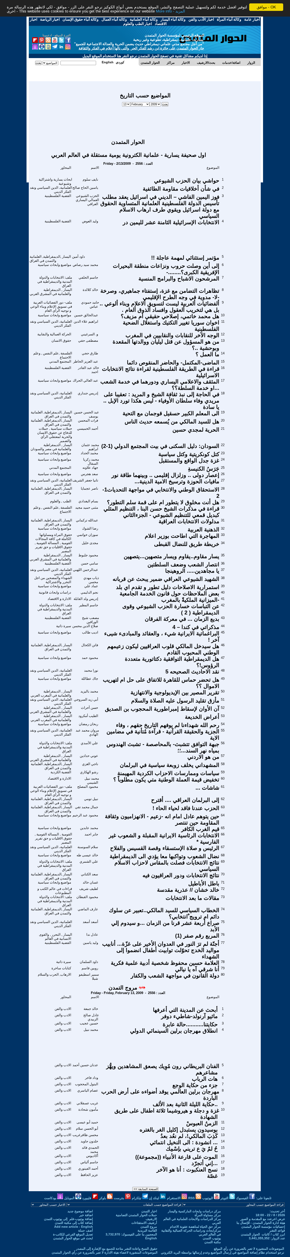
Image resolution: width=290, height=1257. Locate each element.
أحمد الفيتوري (88, 1168)
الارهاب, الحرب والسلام (54, 974)
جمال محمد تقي (86, 807)
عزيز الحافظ (89, 1175)
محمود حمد (90, 658)
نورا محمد (91, 670)
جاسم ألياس (89, 1162)
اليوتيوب (208, 1198)
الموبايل (69, 1198)
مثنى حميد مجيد (86, 507)
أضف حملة (85, 1230)
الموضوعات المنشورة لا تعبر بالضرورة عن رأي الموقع (249, 1248)
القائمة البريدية (147, 1230)
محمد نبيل (91, 1029)
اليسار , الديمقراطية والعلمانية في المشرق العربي (51, 292)
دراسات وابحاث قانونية (55, 592)
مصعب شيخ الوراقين (90, 620)
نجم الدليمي (89, 592)
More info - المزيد (170, 11)
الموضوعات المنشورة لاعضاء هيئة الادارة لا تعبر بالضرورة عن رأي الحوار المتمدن (104, 1252)
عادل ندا (92, 934)
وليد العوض (90, 221)
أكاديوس (92, 1156)
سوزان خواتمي (87, 535)
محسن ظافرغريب (85, 1135)
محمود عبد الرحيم (85, 815)
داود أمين (78, 256)
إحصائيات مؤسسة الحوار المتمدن (263, 1226)
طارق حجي (90, 353)
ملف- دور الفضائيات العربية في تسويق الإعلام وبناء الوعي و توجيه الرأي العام (51, 306)
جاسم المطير (88, 605)
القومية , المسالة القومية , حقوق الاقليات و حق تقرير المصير (53, 547)
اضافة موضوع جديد (80, 1211)
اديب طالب (90, 632)
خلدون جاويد (89, 1141)
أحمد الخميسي (87, 428)
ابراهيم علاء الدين (86, 321)
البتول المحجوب (86, 1084)
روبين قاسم (90, 968)
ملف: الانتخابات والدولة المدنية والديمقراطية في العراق (54, 281)
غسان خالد (90, 882)
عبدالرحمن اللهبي (85, 570)
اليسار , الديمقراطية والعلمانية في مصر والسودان (51, 447)
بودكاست (50, 1198)
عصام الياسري (87, 1090)
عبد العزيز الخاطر (85, 361)
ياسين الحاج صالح (85, 187)
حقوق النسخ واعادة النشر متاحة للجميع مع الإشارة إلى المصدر (116, 1248)
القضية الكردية (61, 772)
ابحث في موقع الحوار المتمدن (73, 1238)
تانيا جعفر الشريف (85, 480)
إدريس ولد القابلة (86, 599)
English (151, 1238)
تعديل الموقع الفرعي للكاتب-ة (73, 1234)
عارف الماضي (88, 909)
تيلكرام (137, 1198)
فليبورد (87, 1198)
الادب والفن (63, 1009)
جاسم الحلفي (88, 277)
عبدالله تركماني (87, 520)
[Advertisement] (145, 120)
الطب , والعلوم (60, 501)
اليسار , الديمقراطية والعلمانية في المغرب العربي (51, 693)
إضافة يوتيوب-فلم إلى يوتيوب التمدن (68, 1219)
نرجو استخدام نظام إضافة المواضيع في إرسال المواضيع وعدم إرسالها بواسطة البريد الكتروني (222, 1252)
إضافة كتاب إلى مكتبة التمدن (74, 1223)
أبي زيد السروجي (86, 699)
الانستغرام (174, 1198)
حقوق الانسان (61, 340)
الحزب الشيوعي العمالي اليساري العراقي (87, 200)
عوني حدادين (89, 756)
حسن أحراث (89, 708)
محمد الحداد (89, 453)
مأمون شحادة (88, 1109)
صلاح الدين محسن (85, 626)
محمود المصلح (87, 786)
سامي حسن (89, 563)
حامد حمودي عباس (90, 304)
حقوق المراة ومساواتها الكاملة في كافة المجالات (53, 537)
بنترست (119, 1198)
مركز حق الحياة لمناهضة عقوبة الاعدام (195, 1226)
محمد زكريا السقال (91, 461)
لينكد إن (154, 1198)
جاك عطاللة (89, 678)
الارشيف (151, 1219)
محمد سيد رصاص (85, 265)
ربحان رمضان (88, 724)
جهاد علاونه (90, 467)
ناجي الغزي (90, 764)
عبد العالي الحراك (85, 380)
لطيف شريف (88, 889)
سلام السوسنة (87, 847)
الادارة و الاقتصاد (59, 599)
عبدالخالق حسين (86, 315)
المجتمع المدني (60, 361)
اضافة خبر (86, 1215)
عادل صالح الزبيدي (91, 1017)
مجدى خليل (90, 543)
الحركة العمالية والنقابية (54, 334)
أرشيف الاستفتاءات (144, 1223)
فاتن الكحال (89, 645)
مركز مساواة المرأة (208, 1215)
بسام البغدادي (88, 501)
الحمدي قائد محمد (90, 1150)
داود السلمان (89, 962)
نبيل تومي (91, 799)
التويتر (224, 1198)
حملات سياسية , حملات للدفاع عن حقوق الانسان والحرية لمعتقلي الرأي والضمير (54, 435)
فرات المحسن (88, 420)
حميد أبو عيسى (87, 1122)
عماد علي (91, 586)
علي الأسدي (89, 743)
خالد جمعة (91, 1009)
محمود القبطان (87, 897)
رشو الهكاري (89, 772)
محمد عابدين (89, 828)
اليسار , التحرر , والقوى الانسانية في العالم (55, 936)
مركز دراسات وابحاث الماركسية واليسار (194, 1211)
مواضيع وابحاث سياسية (54, 265)
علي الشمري (89, 861)
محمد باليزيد (89, 691)
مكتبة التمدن (212, 1242)
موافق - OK (266, 7)
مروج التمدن (123, 987)
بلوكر (103, 1198)
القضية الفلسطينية (58, 196)
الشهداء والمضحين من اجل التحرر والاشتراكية (53, 580)
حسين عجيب (89, 1023)
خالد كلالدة (90, 290)
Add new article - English (73, 1226)
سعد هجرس (89, 474)
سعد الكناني (89, 874)
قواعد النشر (277, 1230)
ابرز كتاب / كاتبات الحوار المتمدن (263, 1234)
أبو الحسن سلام (87, 1128)
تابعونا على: (263, 1198)
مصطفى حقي (88, 340)
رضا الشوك (90, 528)
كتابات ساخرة (61, 968)
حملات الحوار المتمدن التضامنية (136, 1215)
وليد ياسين (90, 943)
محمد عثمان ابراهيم (90, 447)
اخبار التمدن (149, 1211)
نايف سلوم (90, 179)
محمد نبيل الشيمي (92, 780)
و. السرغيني (89, 334)
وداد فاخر (91, 1078)
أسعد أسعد (90, 922)
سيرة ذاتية (63, 626)
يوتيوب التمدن (212, 1238)
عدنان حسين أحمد (85, 1065)
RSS (192, 1198)
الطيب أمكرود (88, 716)
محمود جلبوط (88, 555)
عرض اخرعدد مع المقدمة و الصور (262, 1219)
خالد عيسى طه (87, 855)
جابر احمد (91, 834)
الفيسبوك (242, 1198)
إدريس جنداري (88, 393)
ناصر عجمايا (89, 488)
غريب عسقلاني (87, 1103)
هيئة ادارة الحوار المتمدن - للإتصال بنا (261, 1223)
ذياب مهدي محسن (91, 580)
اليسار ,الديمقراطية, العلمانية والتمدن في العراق (50, 259)
